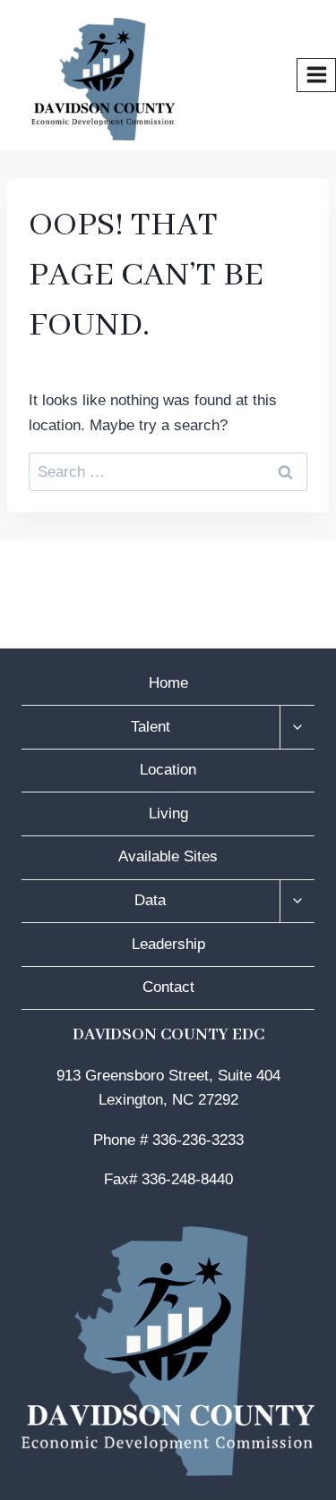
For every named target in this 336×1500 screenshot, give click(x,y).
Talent (150, 726)
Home (168, 682)
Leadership (168, 944)
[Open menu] (316, 75)
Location (168, 769)
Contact (168, 987)
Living (168, 813)
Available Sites (168, 856)
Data (150, 900)
